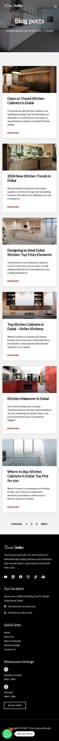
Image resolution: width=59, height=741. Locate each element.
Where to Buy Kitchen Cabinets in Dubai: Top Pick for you (27, 476)
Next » (44, 523)
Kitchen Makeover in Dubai (28, 398)
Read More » (13, 133)
